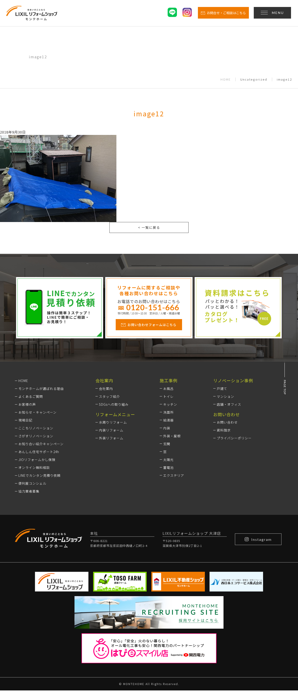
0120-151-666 (152, 307)
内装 (166, 428)
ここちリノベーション (35, 428)
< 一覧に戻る (149, 227)
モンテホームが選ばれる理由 (41, 388)
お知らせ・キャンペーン (37, 412)
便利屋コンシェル (32, 483)
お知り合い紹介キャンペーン (41, 443)
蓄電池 (168, 467)
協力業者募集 (28, 491)
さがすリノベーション (35, 436)
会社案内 (106, 388)
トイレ (168, 396)
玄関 (166, 443)
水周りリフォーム (113, 422)
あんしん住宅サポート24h (38, 451)
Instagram (261, 539)
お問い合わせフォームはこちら (152, 324)
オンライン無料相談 (34, 467)
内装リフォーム (111, 430)
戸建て (222, 388)
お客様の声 (27, 404)
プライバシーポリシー (234, 438)
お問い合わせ (227, 422)
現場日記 (25, 420)
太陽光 (168, 459)
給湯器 (168, 420)
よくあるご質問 (30, 396)
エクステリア (173, 475)
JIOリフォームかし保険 (36, 459)
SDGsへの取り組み (114, 404)
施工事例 (168, 380)
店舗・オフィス (229, 404)
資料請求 (224, 430)
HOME (225, 79)
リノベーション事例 (233, 380)
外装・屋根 (172, 436)
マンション (225, 396)
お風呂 (168, 388)
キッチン (170, 404)
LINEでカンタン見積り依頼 (39, 475)
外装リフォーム (111, 438)
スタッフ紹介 (109, 396)
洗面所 (168, 412)
